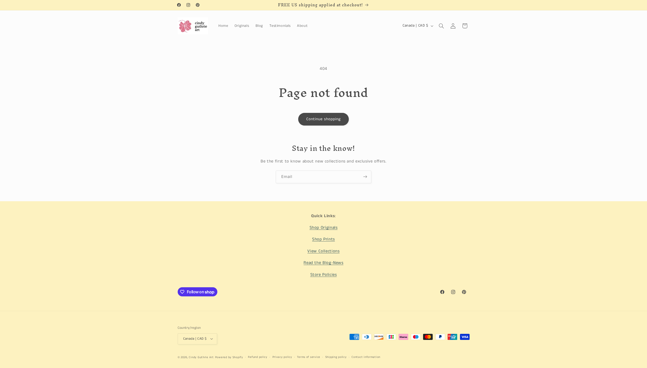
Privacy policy (282, 357)
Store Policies (323, 275)
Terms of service (308, 357)
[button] (441, 26)
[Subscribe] (365, 177)
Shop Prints (323, 239)
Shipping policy (336, 357)
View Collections (323, 251)
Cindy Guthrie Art (201, 357)
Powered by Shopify (229, 357)
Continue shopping (323, 119)
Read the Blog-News (323, 263)
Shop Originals (324, 228)
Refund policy (257, 357)
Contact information (366, 357)
